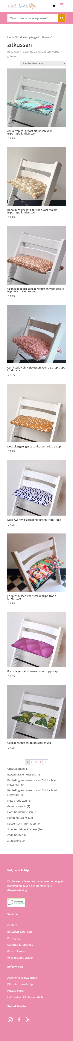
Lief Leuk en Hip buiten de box (26, 997)
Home (10, 37)
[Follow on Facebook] (19, 1020)
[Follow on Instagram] (10, 1020)
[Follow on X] (28, 1020)
